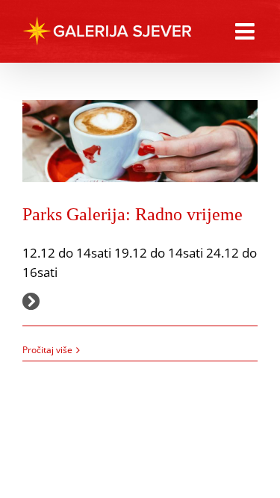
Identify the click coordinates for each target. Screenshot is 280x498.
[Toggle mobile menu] (246, 31)
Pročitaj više (47, 349)
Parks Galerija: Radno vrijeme (132, 214)
